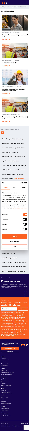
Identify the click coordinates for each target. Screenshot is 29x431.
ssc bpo (24, 262)
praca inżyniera (5, 60)
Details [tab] (14, 187)
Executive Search (5, 360)
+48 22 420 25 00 (5, 410)
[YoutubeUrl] (25, 423)
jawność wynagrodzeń (8, 253)
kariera (8, 152)
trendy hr (23, 271)
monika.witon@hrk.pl (5, 415)
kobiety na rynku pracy (7, 86)
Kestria (2, 399)
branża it (16, 170)
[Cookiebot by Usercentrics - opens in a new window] (20, 183)
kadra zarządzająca (13, 271)
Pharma (14, 152)
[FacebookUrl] (27, 423)
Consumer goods (7, 165)
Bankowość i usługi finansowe (7, 372)
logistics (4, 161)
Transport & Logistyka (6, 385)
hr (18, 152)
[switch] (25, 219)
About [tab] (23, 187)
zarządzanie (21, 148)
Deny (14, 246)
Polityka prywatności (16, 426)
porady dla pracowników (9, 143)
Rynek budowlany (22, 6)
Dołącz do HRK (4, 398)
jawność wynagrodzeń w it (9, 258)
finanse (4, 271)
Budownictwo (4, 370)
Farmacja (3, 380)
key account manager (19, 165)
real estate (17, 262)
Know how (7, 6)
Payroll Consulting (5, 363)
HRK (3, 6)
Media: (2, 412)
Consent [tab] (5, 187)
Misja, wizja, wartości (5, 392)
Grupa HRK (3, 390)
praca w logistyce (13, 161)
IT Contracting (4, 365)
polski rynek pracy (7, 170)
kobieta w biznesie (7, 262)
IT (1, 381)
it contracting (6, 267)
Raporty (14, 6)
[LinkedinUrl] (22, 423)
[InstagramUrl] (23, 423)
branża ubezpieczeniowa (18, 267)
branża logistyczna (19, 156)
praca (3, 152)
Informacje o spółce (5, 426)
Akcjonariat (3, 401)
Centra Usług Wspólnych (6, 374)
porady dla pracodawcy (16, 139)
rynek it (22, 170)
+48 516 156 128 (4, 414)
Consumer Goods (5, 376)
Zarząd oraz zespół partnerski (7, 394)
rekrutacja (5, 148)
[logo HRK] (4, 2)
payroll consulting (7, 156)
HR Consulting (4, 362)
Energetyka (3, 378)
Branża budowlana (6, 114)
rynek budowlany (5, 32)
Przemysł (3, 383)
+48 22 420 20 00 (5, 408)
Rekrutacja (3, 358)
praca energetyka (17, 174)
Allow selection (14, 241)
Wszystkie (5, 139)
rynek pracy (12, 148)
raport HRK (20, 143)
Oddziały (3, 396)
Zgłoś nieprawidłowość (6, 403)
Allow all (14, 236)
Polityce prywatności (10, 335)
